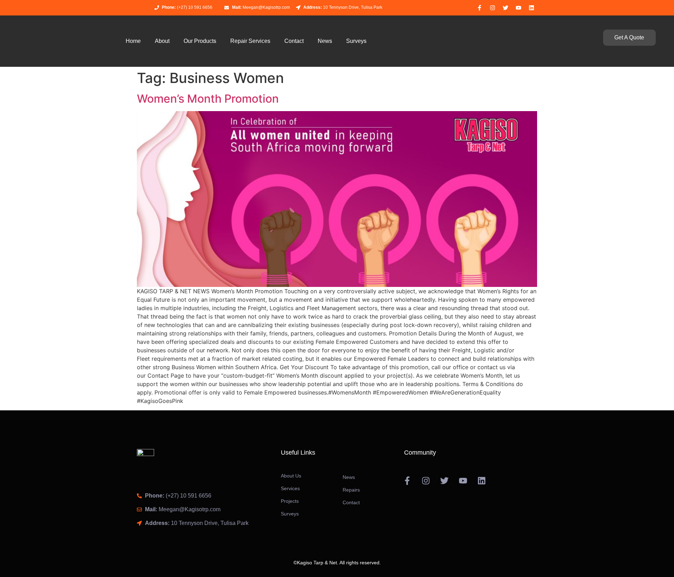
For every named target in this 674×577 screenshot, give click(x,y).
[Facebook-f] (479, 7)
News (325, 41)
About (162, 41)
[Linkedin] (531, 7)
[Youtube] (518, 7)
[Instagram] (492, 7)
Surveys (356, 41)
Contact (294, 41)
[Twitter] (505, 7)
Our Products (200, 41)
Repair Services (250, 41)
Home (133, 41)
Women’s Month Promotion (208, 98)
